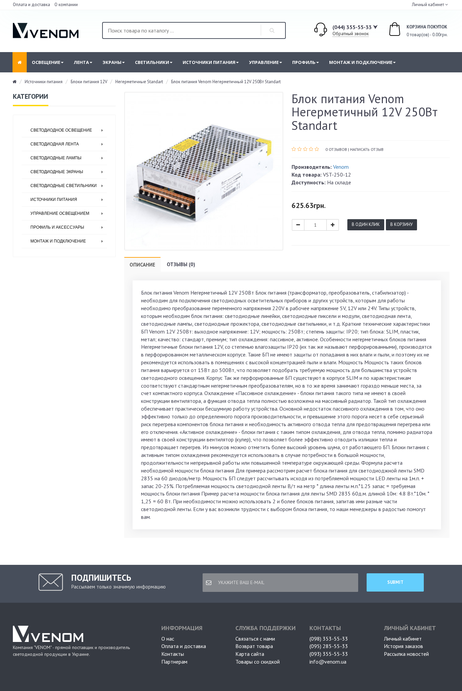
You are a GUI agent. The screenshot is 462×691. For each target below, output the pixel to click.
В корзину (401, 224)
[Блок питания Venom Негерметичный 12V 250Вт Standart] (203, 171)
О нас (167, 638)
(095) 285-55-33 (328, 646)
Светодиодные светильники (63, 185)
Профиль (304, 62)
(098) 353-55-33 (328, 638)
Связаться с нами (255, 638)
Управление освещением (59, 213)
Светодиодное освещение (61, 130)
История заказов (403, 646)
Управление (264, 62)
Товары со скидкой (257, 661)
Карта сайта (249, 653)
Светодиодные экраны (56, 171)
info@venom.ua (327, 661)
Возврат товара (254, 646)
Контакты (172, 653)
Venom (341, 166)
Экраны (111, 62)
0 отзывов (336, 149)
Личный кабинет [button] (427, 4)
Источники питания (209, 62)
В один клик (366, 224)
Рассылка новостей (406, 653)
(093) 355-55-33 (328, 653)
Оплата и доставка (31, 4)
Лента (81, 62)
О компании (66, 4)
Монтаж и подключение (360, 62)
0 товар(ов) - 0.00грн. (420, 31)
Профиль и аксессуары (57, 227)
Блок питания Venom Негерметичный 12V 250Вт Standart (226, 82)
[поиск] (272, 30)
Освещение (46, 62)
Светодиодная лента (54, 144)
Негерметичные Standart (139, 82)
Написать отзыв (367, 149)
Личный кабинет (403, 638)
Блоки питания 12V (89, 82)
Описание (142, 264)
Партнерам (174, 661)
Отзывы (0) (181, 264)
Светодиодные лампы (56, 158)
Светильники (152, 62)
